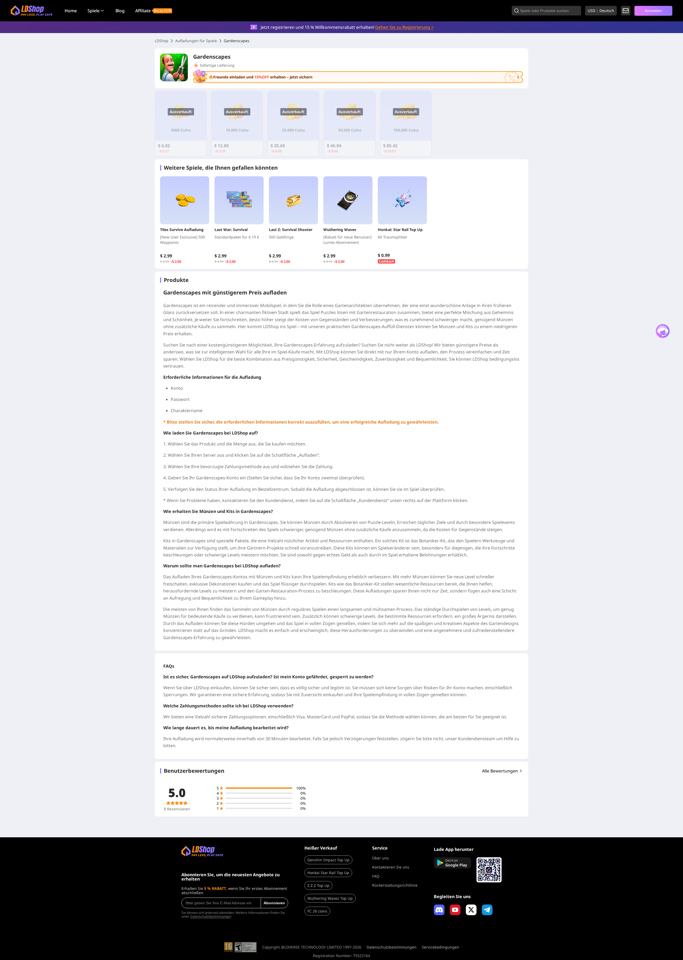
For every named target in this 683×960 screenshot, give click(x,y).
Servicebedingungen (440, 947)
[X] (471, 910)
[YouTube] (455, 910)
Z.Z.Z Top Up (318, 885)
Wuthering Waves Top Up (330, 898)
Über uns (380, 858)
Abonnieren (274, 903)
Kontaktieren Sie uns (390, 867)
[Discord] (439, 910)
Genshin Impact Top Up (328, 859)
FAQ (375, 876)
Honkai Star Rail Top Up (328, 872)
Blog (120, 11)
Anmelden (653, 11)
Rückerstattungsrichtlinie (395, 885)
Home (71, 11)
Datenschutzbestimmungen (210, 916)
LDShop (161, 40)
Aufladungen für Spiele (196, 40)
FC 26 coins (317, 911)
